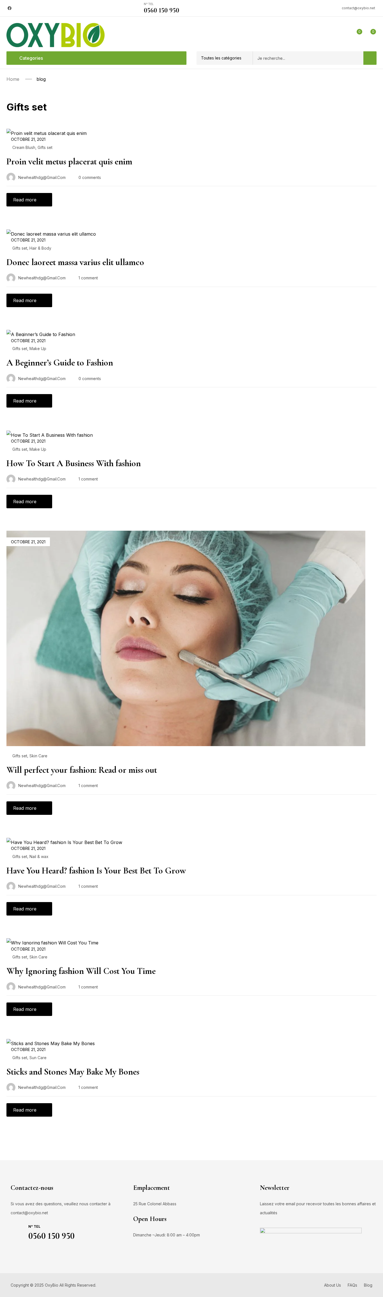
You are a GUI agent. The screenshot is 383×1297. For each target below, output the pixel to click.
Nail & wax (39, 856)
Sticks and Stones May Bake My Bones (72, 1071)
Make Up (37, 348)
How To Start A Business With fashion (73, 463)
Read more (24, 200)
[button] (225, 58)
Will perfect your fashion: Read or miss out (81, 769)
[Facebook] (9, 8)
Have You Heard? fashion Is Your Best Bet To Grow (96, 870)
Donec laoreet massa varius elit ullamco (75, 262)
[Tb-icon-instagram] (20, 8)
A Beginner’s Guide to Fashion (59, 362)
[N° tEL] (137, 8)
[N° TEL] (18, 1231)
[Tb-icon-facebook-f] (14, 1251)
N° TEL (34, 1226)
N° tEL (149, 4)
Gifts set (45, 147)
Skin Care (38, 755)
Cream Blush (23, 147)
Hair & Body (40, 248)
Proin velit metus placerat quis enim (69, 161)
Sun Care (38, 1057)
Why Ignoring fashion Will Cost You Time (81, 970)
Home (12, 79)
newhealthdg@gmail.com (42, 177)
